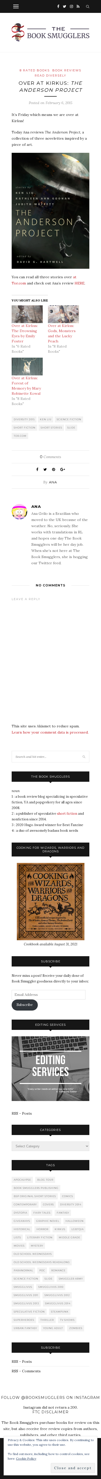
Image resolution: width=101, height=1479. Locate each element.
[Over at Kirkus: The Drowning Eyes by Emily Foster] (27, 314)
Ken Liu (46, 419)
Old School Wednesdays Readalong (42, 1262)
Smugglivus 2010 (50, 1286)
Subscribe (25, 1005)
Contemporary (25, 1204)
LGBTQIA (77, 1229)
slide (71, 427)
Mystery (37, 1245)
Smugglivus (23, 1286)
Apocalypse (22, 1179)
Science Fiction (69, 419)
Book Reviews (66, 70)
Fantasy (63, 1212)
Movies (19, 1245)
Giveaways (22, 1221)
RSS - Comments (26, 1371)
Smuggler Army (71, 1278)
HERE (79, 283)
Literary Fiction (40, 1237)
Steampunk (60, 1311)
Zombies (75, 1328)
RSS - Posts (22, 1113)
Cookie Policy (26, 1458)
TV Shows (67, 1319)
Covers (48, 1204)
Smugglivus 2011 (26, 1295)
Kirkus (60, 1229)
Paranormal (23, 1270)
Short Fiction (24, 427)
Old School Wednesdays (33, 1254)
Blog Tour (45, 1179)
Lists (17, 1237)
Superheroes (24, 1319)
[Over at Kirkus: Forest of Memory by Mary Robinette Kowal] (27, 366)
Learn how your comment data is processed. (50, 732)
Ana (53, 482)
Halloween (75, 1221)
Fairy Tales (42, 1212)
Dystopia (20, 1212)
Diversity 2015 (24, 419)
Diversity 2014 (70, 1204)
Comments (50, 457)
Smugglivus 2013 (26, 1303)
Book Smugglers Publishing (36, 1188)
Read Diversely (50, 75)
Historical (22, 1229)
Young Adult (53, 1328)
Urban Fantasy (25, 1328)
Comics (67, 1196)
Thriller (47, 1319)
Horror (42, 1229)
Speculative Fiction (29, 1311)
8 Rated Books (35, 70)
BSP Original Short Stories (35, 1196)
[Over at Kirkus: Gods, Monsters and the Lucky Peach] (63, 314)
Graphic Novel (47, 1221)
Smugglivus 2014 (57, 1303)
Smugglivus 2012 (57, 1295)
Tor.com (20, 435)
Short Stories (51, 427)
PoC (42, 1270)
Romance (58, 1270)
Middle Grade (69, 1237)
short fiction (67, 813)
